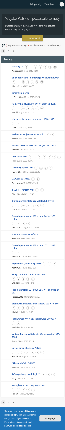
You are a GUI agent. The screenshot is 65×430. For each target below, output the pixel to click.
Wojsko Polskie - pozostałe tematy (45, 45)
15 (32, 82)
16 (37, 82)
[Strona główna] (4, 4)
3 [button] (13, 51)
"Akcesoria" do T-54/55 (23, 363)
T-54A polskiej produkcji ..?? (26, 374)
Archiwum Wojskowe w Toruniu (28, 134)
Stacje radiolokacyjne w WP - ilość (29, 274)
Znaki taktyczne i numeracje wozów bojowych (35, 77)
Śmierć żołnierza (20, 92)
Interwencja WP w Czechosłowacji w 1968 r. (34, 318)
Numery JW (17, 66)
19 (28, 108)
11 (55, 67)
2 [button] (8, 51)
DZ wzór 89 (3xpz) (21, 178)
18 (23, 108)
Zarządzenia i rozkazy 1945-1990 (28, 385)
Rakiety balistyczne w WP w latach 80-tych (34, 103)
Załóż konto (50, 4)
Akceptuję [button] (50, 418)
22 (42, 108)
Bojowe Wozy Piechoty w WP (27, 263)
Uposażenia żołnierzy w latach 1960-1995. (33, 119)
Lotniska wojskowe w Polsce (26, 347)
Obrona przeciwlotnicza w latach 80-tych (33, 200)
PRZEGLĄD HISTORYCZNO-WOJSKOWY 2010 (34, 145)
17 (42, 82)
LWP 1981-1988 (20, 156)
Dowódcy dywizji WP (22, 167)
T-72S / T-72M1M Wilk (23, 189)
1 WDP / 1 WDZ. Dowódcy (25, 234)
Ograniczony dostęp (17, 45)
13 (23, 82)
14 (28, 82)
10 (50, 67)
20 (32, 108)
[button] (17, 51)
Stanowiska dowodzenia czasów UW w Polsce (35, 303)
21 (37, 108)
